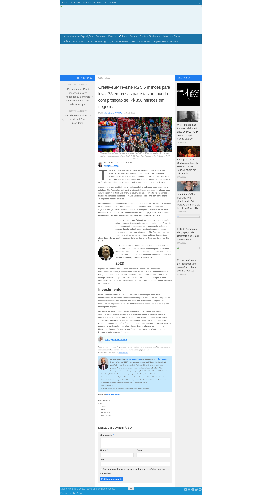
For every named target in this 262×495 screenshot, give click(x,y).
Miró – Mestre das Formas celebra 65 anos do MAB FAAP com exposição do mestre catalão (187, 132)
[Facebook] (84, 78)
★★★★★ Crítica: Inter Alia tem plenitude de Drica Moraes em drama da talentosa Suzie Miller (188, 201)
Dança (133, 36)
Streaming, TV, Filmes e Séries (111, 41)
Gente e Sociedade (150, 36)
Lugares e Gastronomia (165, 41)
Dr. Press (77, 493)
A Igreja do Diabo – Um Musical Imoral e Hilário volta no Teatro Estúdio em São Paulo (188, 166)
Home (65, 2)
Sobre (112, 2)
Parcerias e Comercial (94, 2)
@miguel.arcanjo (111, 166)
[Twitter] (87, 78)
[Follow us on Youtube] (78, 78)
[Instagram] (81, 78)
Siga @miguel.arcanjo (116, 339)
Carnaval (100, 36)
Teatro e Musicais (140, 41)
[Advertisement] (131, 59)
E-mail (141, 450)
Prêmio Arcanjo (162, 359)
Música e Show (171, 36)
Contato (75, 2)
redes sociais (123, 353)
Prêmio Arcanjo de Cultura (77, 41)
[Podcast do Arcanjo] (91, 78)
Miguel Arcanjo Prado (113, 394)
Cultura (123, 36)
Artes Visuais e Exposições (78, 36)
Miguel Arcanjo (112, 113)
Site (102, 459)
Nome (104, 450)
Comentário (107, 435)
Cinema (112, 36)
